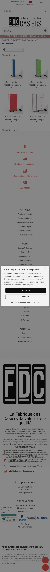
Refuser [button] (25, 297)
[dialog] (25, 286)
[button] (25, 302)
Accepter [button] (26, 290)
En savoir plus (27, 285)
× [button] (45, 268)
